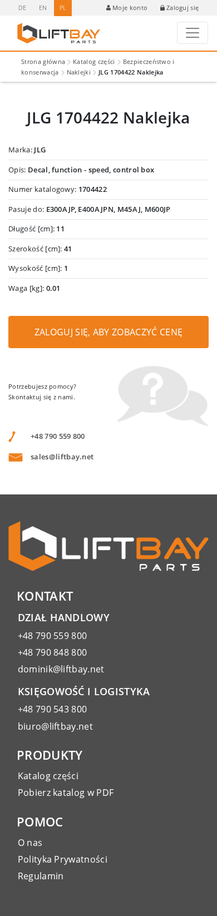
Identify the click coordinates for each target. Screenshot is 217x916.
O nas (30, 842)
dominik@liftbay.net (61, 669)
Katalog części (94, 61)
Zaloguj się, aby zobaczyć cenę (108, 332)
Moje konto (129, 7)
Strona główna (43, 61)
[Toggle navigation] (192, 33)
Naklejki (79, 72)
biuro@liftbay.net (55, 726)
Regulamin (41, 876)
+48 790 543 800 (52, 709)
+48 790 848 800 (52, 652)
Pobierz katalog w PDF (66, 792)
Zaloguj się (182, 7)
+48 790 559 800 (58, 436)
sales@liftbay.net (62, 457)
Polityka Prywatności (62, 859)
